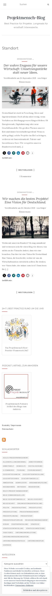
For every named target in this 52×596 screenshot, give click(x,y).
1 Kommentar (25, 176)
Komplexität (21, 483)
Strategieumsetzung (35, 528)
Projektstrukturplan (13, 520)
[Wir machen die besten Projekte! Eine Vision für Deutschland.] (25, 227)
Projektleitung (10, 512)
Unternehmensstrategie (14, 541)
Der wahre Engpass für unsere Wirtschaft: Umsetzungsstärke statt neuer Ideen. (25, 69)
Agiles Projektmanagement (15, 458)
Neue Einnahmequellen (14, 495)
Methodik (21, 487)
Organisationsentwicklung (29, 503)
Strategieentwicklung (13, 528)
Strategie (35, 524)
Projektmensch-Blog (26, 18)
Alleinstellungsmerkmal (14, 462)
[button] (4, 153)
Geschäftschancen (11, 474)
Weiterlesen (25, 170)
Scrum (6, 524)
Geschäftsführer (11, 478)
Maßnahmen (9, 487)
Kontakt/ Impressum (11, 425)
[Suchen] (48, 5)
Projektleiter (35, 507)
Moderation (34, 487)
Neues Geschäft (35, 499)
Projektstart (26, 516)
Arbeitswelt (8, 466)
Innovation (8, 483)
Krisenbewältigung (38, 483)
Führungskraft (34, 470)
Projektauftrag (19, 507)
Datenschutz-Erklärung (24, 585)
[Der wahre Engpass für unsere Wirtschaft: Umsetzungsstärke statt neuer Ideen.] (25, 97)
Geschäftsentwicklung (33, 474)
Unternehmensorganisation (16, 537)
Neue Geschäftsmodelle (14, 499)
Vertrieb (7, 545)
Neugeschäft (9, 503)
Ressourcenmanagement (36, 520)
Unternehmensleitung (26, 532)
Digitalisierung (35, 466)
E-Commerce (8, 470)
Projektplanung (10, 516)
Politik (6, 507)
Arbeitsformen (35, 462)
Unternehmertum (36, 541)
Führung (21, 470)
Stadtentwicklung (19, 524)
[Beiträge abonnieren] (4, 439)
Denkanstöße (24, 59)
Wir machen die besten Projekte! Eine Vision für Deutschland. (25, 200)
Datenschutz (7, 429)
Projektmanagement (29, 512)
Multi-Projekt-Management (15, 491)
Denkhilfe (21, 466)
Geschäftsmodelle (30, 478)
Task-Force (8, 532)
